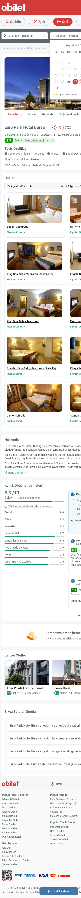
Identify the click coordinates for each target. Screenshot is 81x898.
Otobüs (15, 22)
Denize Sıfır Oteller (12, 856)
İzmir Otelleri (8, 807)
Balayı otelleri (9, 851)
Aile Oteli (6, 847)
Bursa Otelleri (9, 824)
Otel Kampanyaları (11, 836)
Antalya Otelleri (10, 811)
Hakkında (47, 114)
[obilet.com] (23, 10)
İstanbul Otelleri (10, 799)
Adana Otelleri (9, 832)
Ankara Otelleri (10, 803)
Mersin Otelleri (10, 828)
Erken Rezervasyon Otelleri (16, 860)
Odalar (32, 114)
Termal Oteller (9, 864)
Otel (64, 22)
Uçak (41, 22)
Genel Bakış (15, 114)
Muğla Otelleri (9, 815)
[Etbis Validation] (7, 876)
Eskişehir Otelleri (11, 820)
